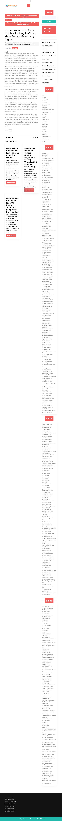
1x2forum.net (45, 155)
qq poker (14, 809)
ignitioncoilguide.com (47, 405)
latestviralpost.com (47, 676)
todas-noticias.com (47, 627)
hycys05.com (45, 683)
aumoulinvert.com (46, 555)
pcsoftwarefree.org (46, 194)
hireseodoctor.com (46, 252)
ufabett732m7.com (46, 330)
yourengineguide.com (47, 361)
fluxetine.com (45, 543)
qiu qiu (43, 141)
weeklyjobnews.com (47, 756)
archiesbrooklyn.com (47, 511)
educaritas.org (45, 180)
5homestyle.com (46, 594)
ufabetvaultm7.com (47, 274)
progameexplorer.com (47, 397)
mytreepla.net (45, 257)
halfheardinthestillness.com (49, 538)
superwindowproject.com (48, 558)
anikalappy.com (46, 286)
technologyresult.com (47, 209)
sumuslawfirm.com (47, 736)
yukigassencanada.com (48, 238)
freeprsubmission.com (47, 335)
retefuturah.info (46, 298)
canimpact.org (45, 563)
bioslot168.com (46, 408)
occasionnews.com (47, 771)
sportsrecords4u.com (47, 265)
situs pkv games (46, 112)
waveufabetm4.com (47, 279)
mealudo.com (45, 707)
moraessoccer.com (47, 495)
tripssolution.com (46, 235)
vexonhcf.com (45, 449)
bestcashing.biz (46, 507)
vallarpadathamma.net (47, 661)
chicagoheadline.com (47, 162)
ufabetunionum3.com (47, 271)
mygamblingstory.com (47, 606)
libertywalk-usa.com (47, 426)
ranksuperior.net (46, 761)
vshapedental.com (46, 357)
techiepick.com (46, 342)
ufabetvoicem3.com (47, 277)
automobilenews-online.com (49, 376)
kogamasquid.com (46, 584)
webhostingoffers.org (47, 211)
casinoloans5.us (46, 548)
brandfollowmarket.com (48, 754)
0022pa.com (45, 478)
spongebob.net (46, 650)
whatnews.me (45, 317)
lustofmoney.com (46, 773)
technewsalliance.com (47, 301)
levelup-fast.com (46, 255)
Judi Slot (8, 20)
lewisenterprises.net (47, 192)
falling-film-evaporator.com (48, 734)
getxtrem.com (45, 693)
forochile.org (45, 497)
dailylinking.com (46, 196)
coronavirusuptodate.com (48, 245)
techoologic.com (46, 349)
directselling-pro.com (47, 400)
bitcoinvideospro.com (47, 640)
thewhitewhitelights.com (48, 533)
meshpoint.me (45, 649)
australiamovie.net (46, 427)
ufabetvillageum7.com (47, 276)
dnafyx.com (45, 197)
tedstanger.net (45, 305)
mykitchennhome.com (47, 553)
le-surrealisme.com (47, 460)
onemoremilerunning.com (48, 684)
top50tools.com (46, 470)
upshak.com (45, 724)
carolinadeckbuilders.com (48, 466)
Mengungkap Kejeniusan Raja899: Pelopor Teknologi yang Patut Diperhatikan (12, 205)
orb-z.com (44, 667)
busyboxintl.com (46, 652)
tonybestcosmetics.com (48, 386)
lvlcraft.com (45, 228)
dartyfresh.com (46, 190)
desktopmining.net (46, 574)
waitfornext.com (46, 311)
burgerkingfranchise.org (48, 659)
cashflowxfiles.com (47, 690)
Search (49, 12)
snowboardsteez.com (47, 686)
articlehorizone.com (47, 240)
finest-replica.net (46, 320)
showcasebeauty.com (47, 461)
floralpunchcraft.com (47, 701)
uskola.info (45, 308)
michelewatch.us (46, 437)
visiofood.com (45, 332)
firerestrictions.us (46, 509)
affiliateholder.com (46, 783)
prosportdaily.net (46, 323)
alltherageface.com (47, 393)
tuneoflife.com (45, 778)
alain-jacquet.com (46, 644)
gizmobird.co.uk (46, 429)
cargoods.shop (46, 637)
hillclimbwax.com (46, 768)
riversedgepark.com (47, 168)
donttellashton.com (47, 616)
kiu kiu (43, 100)
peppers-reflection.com (48, 776)
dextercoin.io (45, 591)
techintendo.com (46, 216)
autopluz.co (45, 446)
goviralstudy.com (46, 565)
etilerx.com (45, 291)
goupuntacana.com (47, 167)
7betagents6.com (46, 243)
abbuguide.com (46, 208)
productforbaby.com (47, 666)
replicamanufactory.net (47, 260)
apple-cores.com (46, 569)
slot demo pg (45, 139)
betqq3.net (44, 546)
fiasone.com (45, 703)
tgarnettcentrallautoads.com (49, 443)
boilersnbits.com (46, 674)
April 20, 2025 (10, 43)
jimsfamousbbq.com (47, 424)
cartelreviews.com (46, 221)
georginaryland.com (47, 529)
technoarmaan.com (47, 381)
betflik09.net (45, 184)
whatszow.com (46, 213)
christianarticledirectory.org (48, 592)
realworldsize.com (46, 662)
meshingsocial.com (47, 696)
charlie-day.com (46, 708)
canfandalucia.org (46, 359)
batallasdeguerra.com (47, 490)
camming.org (45, 163)
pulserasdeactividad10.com (49, 570)
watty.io (44, 632)
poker (6, 798)
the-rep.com (45, 472)
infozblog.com (45, 514)
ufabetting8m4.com (47, 269)
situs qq (44, 116)
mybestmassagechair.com (48, 540)
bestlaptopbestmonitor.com (49, 528)
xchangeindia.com (46, 369)
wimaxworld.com (46, 504)
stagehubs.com (46, 153)
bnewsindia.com (46, 340)
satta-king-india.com (47, 237)
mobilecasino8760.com (48, 545)
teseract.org (45, 327)
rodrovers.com (46, 233)
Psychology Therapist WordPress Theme (27, 818)
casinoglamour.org (46, 589)
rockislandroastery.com (48, 398)
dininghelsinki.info (46, 288)
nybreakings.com (46, 363)
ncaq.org (44, 185)
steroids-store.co (46, 523)
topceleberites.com (47, 267)
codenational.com (46, 395)
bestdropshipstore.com (48, 219)
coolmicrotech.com (47, 371)
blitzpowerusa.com (47, 679)
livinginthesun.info (46, 633)
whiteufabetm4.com (47, 284)
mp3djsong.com (46, 431)
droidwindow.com (46, 334)
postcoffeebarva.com (47, 656)
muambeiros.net (46, 512)
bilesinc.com (45, 482)
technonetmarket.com (47, 303)
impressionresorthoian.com (49, 729)
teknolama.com (46, 664)
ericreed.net (45, 541)
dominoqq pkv (45, 99)
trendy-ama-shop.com (47, 328)
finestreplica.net (46, 293)
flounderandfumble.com (48, 294)
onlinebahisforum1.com (48, 160)
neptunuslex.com (46, 434)
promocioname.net (46, 502)
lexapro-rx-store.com (47, 577)
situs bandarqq (46, 104)
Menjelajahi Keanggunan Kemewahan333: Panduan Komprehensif (48, 56)
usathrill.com (45, 356)
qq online (44, 105)
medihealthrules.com (47, 354)
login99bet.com (46, 156)
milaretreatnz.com (46, 483)
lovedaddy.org (45, 713)
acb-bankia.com (46, 720)
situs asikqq (45, 124)
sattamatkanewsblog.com (48, 744)
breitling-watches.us (47, 441)
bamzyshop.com (46, 344)
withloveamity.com (46, 202)
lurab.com (44, 403)
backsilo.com (45, 725)
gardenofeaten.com (47, 681)
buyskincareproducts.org (48, 579)
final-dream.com (46, 318)
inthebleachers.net (46, 575)
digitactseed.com (46, 226)
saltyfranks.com (46, 473)
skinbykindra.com (46, 391)
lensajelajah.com (46, 182)
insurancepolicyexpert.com (49, 463)
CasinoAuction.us (46, 550)
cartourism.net (45, 567)
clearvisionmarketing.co (48, 313)
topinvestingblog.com (47, 468)
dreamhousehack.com (47, 373)
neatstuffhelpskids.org (47, 494)
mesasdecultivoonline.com (48, 673)
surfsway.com (45, 223)
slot (10, 130)
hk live (43, 138)
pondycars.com (46, 346)
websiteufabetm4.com (47, 282)
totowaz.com (45, 749)
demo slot (44, 127)
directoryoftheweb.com (48, 615)
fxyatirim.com (45, 206)
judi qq (43, 95)
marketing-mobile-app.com (48, 700)
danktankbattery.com (47, 705)
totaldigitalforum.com (47, 380)
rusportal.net (45, 630)
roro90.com (45, 620)
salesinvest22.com (47, 325)
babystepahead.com (47, 763)
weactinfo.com (45, 695)
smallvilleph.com (46, 487)
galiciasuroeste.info (47, 489)
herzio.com (45, 621)
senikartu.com (45, 628)
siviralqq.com (45, 727)
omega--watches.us (47, 439)
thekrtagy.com (45, 368)
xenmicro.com (45, 187)
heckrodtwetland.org (47, 536)
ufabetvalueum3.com (47, 272)
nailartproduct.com (46, 225)
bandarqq (44, 121)
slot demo (44, 117)
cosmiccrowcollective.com (48, 642)
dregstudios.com (46, 492)
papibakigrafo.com (46, 560)
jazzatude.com (46, 477)
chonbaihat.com (46, 516)
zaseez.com (45, 170)
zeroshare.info (45, 480)
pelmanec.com (46, 611)
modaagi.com (45, 485)
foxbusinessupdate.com (48, 712)
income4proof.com (46, 179)
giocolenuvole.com (46, 199)
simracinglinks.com (47, 456)
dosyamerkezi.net (46, 458)
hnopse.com (45, 770)
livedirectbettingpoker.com (48, 710)
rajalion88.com (45, 165)
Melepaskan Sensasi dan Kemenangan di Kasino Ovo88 (12, 152)
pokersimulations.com (47, 259)
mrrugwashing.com (47, 719)
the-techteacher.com (47, 374)
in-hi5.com (44, 623)
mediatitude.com (46, 453)
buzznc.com (45, 388)
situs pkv (44, 107)
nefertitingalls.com (46, 175)
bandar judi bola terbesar (48, 109)
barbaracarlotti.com (47, 572)
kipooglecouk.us (46, 552)
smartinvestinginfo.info (47, 299)
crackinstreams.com (47, 247)
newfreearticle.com (47, 678)
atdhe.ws (44, 535)
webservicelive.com (47, 412)
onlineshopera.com (47, 189)
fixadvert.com (45, 444)
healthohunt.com (46, 296)
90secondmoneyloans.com (49, 230)
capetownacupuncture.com (49, 638)
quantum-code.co (46, 315)
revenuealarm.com (47, 402)
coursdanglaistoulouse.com (49, 432)
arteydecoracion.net (47, 524)
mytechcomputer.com (47, 407)
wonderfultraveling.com (48, 501)
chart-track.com (46, 499)
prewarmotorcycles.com (48, 454)
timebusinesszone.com (48, 775)
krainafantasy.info (46, 625)
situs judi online (46, 119)
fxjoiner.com (45, 390)
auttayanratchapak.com (48, 654)
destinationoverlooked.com (48, 765)
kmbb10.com (45, 691)
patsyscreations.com (47, 177)
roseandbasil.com (46, 531)
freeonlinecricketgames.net (49, 506)
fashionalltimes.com (47, 378)
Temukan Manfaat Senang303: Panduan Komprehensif (47, 79)
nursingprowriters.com (47, 737)
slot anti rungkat (8, 806)
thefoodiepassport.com (48, 557)
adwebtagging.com (47, 759)
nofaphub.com (45, 173)
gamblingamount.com (47, 766)
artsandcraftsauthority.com (48, 410)
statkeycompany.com (47, 465)
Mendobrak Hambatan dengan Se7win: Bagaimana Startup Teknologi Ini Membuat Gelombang (30, 157)
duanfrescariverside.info (48, 289)
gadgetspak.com (46, 248)
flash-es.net (45, 722)
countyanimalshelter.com (48, 758)
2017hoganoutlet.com (47, 610)
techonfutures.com (46, 347)
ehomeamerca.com (47, 214)
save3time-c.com (46, 448)
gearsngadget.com (46, 250)
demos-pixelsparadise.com (49, 451)
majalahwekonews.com (48, 608)
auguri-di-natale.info (47, 436)
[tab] (28, 5)
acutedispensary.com (47, 742)
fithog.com (44, 526)
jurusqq (44, 97)
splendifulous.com (46, 264)
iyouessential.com (46, 201)
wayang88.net (45, 281)
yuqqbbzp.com (46, 242)
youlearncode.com (46, 204)
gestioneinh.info (46, 322)
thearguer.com (45, 698)
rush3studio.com (46, 618)
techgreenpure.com (47, 218)
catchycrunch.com (46, 172)
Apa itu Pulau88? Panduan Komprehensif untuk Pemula (48, 46)
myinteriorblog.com (47, 339)
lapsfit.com (45, 254)
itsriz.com (44, 635)
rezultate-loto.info (46, 262)
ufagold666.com (46, 337)
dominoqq (44, 102)
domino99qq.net (46, 613)
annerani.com (45, 475)
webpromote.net (46, 521)
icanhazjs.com (45, 562)
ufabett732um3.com (47, 306)
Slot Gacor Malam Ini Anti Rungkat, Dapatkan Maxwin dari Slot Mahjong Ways (22, 16)
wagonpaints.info (46, 310)
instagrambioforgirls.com (48, 688)
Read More (11, 183)
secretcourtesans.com (47, 158)
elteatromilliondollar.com (48, 657)
